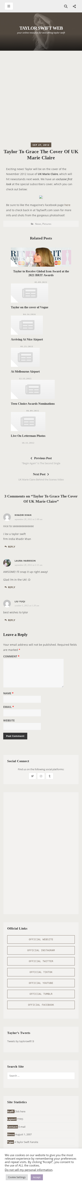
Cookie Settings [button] (17, 1177)
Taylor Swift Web (41, 28)
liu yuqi (20, 602)
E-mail (21, 1126)
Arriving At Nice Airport (27, 339)
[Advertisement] (41, 97)
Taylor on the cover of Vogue (29, 307)
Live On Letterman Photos (28, 435)
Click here (19, 1111)
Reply (11, 546)
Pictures (46, 223)
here (67, 205)
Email (8, 707)
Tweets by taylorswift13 (20, 1041)
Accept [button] (37, 1177)
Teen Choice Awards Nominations (33, 403)
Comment (11, 656)
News (38, 223)
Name (8, 693)
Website (9, 720)
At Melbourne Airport (25, 371)
